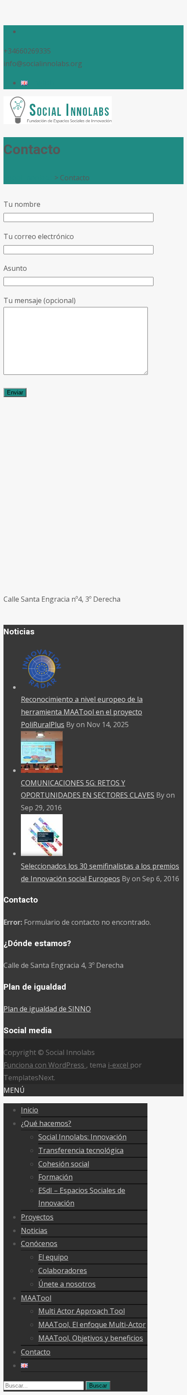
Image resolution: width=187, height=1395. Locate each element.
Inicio (29, 1110)
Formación (55, 1177)
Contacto (35, 1352)
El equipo (53, 1257)
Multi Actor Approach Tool (81, 1311)
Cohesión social (63, 1164)
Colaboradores (62, 1270)
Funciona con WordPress (44, 1065)
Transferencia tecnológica (81, 1150)
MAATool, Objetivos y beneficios (90, 1338)
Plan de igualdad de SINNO (47, 1009)
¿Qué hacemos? (46, 1123)
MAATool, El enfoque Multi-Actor (92, 1324)
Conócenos (39, 1243)
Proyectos (37, 1217)
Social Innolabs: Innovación (82, 1137)
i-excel (119, 1065)
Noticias (34, 1230)
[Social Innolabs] (57, 121)
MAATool (36, 1298)
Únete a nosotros (67, 1284)
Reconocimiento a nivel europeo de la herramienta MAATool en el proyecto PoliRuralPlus (82, 711)
